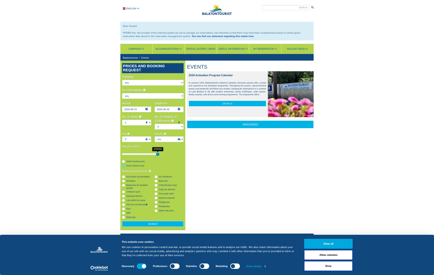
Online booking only (135, 161)
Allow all (328, 243)
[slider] (157, 154)
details (227, 103)
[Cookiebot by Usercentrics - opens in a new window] (99, 268)
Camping (127, 76)
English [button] (131, 8)
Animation (131, 181)
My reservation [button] (264, 49)
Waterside (131, 217)
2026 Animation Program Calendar (211, 75)
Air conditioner (165, 177)
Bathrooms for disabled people (137, 186)
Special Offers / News (200, 49)
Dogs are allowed (167, 189)
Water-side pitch (166, 210)
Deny (328, 265)
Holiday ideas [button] (296, 49)
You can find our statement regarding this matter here (223, 36)
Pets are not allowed (136, 204)
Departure (161, 103)
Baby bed (163, 181)
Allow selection (328, 254)
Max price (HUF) (131, 146)
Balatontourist (130, 57)
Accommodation (132, 90)
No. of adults (130, 116)
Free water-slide (166, 193)
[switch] (175, 266)
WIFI (128, 213)
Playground (164, 202)
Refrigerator (164, 206)
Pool (128, 209)
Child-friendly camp (168, 185)
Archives (250, 124)
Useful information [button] (231, 49)
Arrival (126, 103)
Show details (254, 266)
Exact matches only (135, 165)
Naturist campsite (167, 198)
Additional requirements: (135, 171)
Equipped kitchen (134, 196)
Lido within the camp (135, 200)
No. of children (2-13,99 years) (166, 118)
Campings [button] (135, 49)
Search (153, 224)
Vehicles (159, 133)
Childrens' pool (133, 192)
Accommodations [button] (167, 49)
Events (145, 57)
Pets (124, 133)
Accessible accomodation (138, 177)
